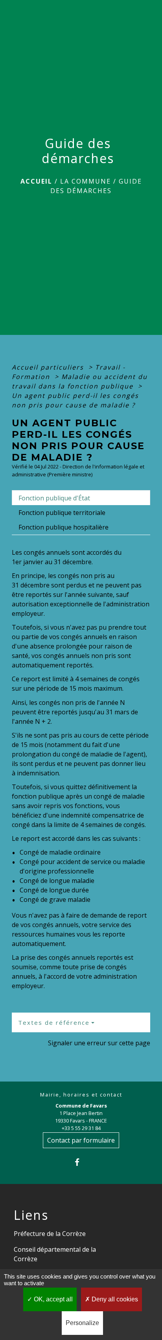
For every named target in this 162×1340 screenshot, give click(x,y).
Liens (31, 1215)
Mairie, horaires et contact (81, 1095)
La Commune (85, 181)
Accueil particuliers (49, 367)
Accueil (36, 181)
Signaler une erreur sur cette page (99, 1043)
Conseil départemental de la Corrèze (55, 1254)
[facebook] (80, 1162)
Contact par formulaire (81, 1140)
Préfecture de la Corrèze (50, 1233)
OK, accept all (52, 1299)
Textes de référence (54, 1022)
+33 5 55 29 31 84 (81, 1128)
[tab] (81, 497)
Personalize (82, 1323)
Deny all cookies (114, 1299)
